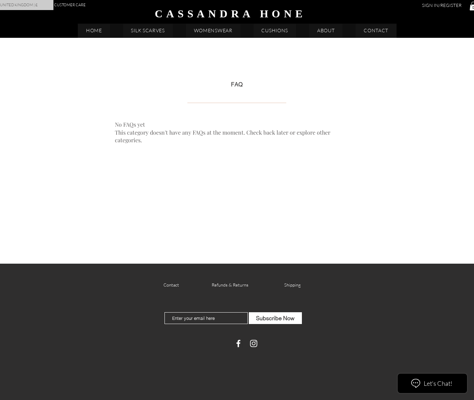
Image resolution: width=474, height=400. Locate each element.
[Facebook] (238, 343)
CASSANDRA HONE (230, 14)
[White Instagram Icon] (254, 343)
